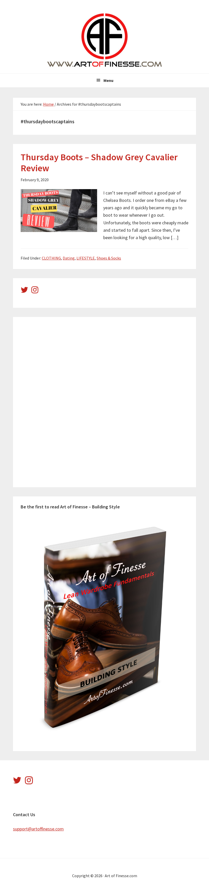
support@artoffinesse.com (38, 829)
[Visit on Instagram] (34, 291)
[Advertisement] (59, 401)
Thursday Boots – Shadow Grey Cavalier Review (99, 162)
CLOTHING (51, 258)
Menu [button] (108, 80)
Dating (69, 258)
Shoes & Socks (109, 258)
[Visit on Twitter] (24, 291)
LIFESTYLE (85, 258)
